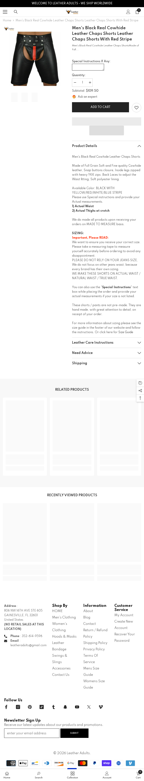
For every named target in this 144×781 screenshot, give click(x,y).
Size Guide (125, 332)
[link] (136, 107)
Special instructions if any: (91, 61)
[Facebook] (6, 706)
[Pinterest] (29, 706)
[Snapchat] (65, 706)
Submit (74, 733)
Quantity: (79, 75)
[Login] (128, 12)
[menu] (5, 12)
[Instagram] (18, 706)
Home (7, 20)
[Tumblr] (53, 706)
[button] (106, 130)
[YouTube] (77, 706)
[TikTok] (41, 706)
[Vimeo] (100, 706)
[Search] (16, 12)
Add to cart (100, 107)
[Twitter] (88, 706)
